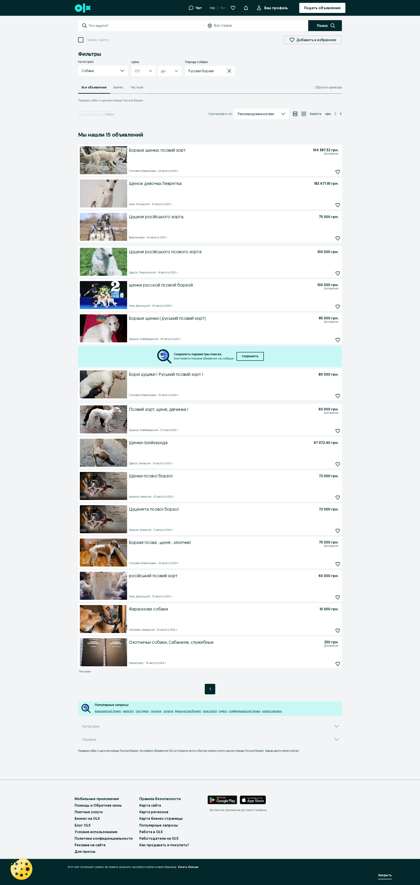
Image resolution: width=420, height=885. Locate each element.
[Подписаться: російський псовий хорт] (337, 597)
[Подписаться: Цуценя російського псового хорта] (337, 273)
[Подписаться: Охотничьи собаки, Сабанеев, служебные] (337, 663)
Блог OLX (83, 825)
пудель (223, 711)
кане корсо (210, 711)
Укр (212, 8)
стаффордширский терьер (244, 711)
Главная (83, 114)
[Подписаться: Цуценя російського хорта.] (337, 238)
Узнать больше (188, 867)
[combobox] (146, 25)
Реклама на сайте (90, 845)
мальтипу (128, 711)
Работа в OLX (151, 832)
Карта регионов (153, 812)
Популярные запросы (158, 825)
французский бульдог (188, 711)
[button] (103, 70)
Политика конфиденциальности (104, 838)
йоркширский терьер (108, 711)
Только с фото (97, 40)
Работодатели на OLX (158, 838)
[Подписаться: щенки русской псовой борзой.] (337, 306)
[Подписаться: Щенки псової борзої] (337, 497)
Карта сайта (150, 805)
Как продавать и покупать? (164, 845)
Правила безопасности (160, 799)
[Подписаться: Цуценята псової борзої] (337, 530)
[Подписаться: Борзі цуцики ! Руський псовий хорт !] (337, 395)
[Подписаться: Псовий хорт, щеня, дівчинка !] (337, 430)
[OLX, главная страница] (82, 8)
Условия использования (96, 832)
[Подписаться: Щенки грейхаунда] (337, 464)
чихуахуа (155, 711)
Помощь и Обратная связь (98, 805)
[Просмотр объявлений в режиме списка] (295, 113)
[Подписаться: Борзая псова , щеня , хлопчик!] (337, 564)
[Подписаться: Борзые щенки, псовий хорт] (337, 171)
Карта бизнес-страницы (161, 818)
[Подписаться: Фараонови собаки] (337, 630)
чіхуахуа (168, 711)
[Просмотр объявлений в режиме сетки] (303, 113)
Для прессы (85, 851)
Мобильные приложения (97, 799)
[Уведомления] (245, 8)
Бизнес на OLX (87, 818)
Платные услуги (89, 812)
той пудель (142, 711)
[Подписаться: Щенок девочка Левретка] (337, 205)
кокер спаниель (272, 711)
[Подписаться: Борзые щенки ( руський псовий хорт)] (337, 339)
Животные (96, 114)
